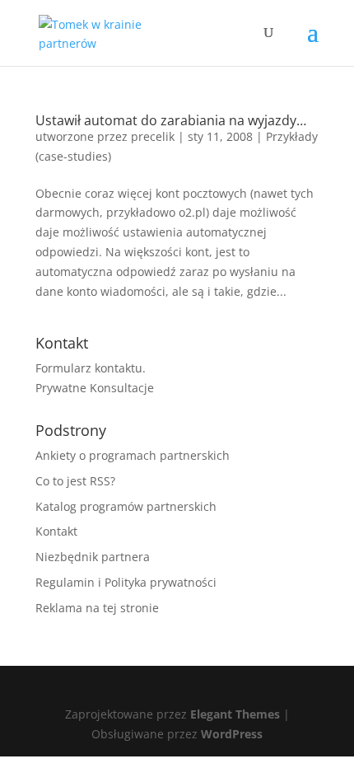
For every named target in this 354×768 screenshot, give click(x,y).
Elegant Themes (235, 714)
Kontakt (56, 531)
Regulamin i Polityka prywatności (126, 582)
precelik (153, 136)
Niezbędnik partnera (92, 556)
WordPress (232, 734)
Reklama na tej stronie (97, 608)
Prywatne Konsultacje (94, 388)
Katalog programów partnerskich (126, 506)
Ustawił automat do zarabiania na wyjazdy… (170, 120)
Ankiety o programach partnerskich (132, 455)
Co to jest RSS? (75, 481)
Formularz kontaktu (88, 368)
